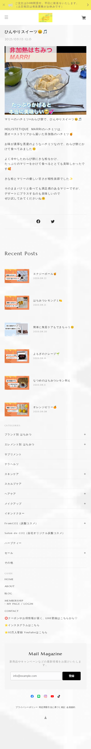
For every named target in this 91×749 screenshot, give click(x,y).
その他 (9, 562)
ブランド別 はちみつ (18, 434)
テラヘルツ (12, 464)
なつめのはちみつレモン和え (52, 380)
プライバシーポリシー (27, 707)
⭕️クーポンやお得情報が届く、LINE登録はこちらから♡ (41, 618)
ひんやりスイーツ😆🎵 (26, 32)
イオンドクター (15, 513)
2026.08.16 (39, 358)
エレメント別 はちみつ (20, 444)
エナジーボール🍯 (45, 273)
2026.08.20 (40, 331)
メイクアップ (13, 503)
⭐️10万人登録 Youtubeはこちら (26, 632)
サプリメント (13, 454)
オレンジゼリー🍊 (45, 407)
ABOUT (10, 586)
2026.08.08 (40, 411)
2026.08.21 (39, 304)
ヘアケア (10, 493)
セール (9, 553)
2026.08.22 (40, 278)
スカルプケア (13, 483)
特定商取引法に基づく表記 (52, 707)
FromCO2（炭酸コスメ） (21, 523)
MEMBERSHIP (14, 600)
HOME (9, 579)
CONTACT (12, 611)
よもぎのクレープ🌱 (46, 353)
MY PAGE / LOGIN (20, 603)
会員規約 (70, 707)
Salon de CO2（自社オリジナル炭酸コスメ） (35, 533)
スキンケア (12, 474)
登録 (71, 675)
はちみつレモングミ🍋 (48, 300)
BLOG (8, 593)
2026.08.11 (39, 384)
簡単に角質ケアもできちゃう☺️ (53, 327)
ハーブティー (13, 543)
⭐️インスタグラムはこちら (22, 625)
